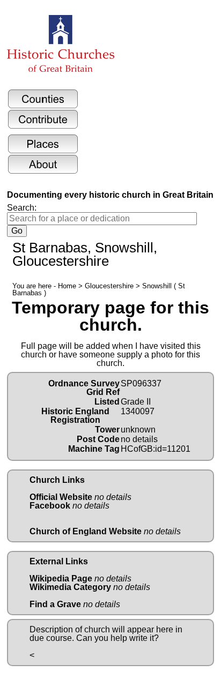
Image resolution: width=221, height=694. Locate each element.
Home (67, 286)
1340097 (137, 411)
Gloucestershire (109, 286)
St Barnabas (49, 247)
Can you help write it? (117, 638)
